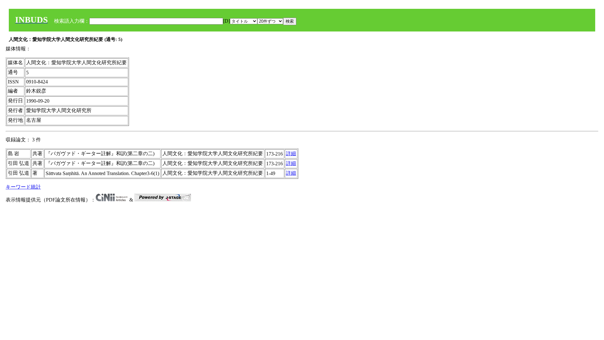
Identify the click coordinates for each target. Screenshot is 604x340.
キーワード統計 (23, 187)
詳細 (291, 153)
